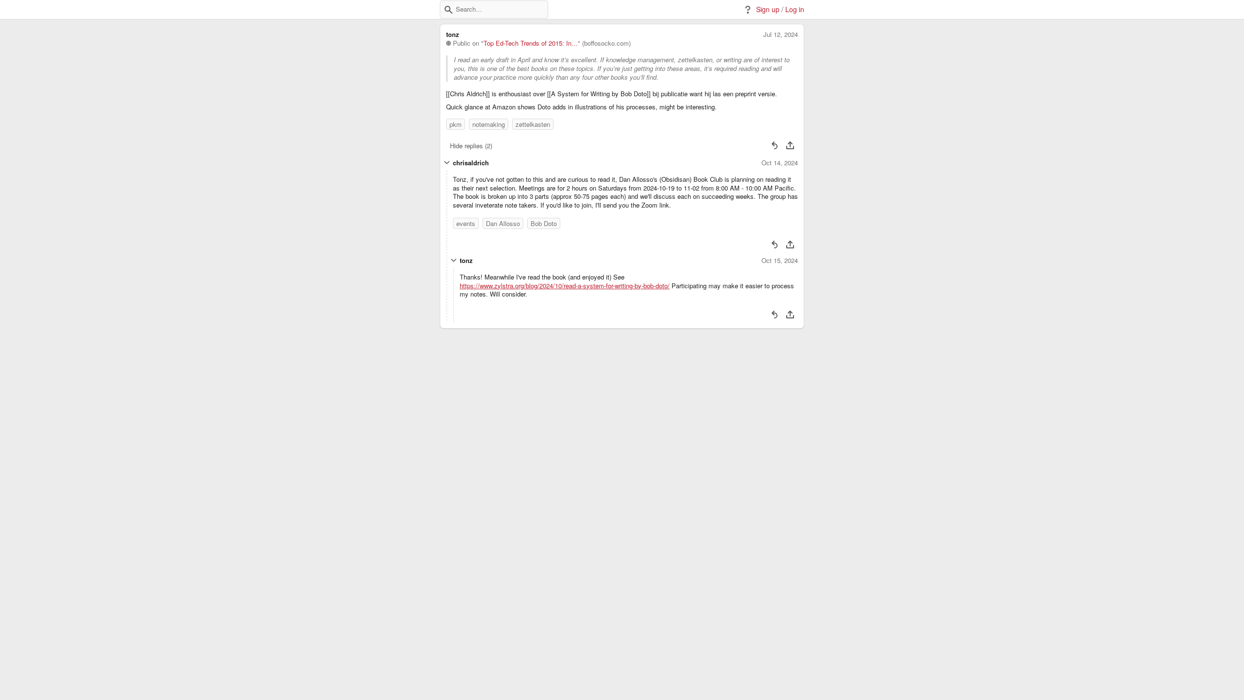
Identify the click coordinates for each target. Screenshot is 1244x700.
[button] (448, 9)
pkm (455, 124)
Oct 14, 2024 (779, 162)
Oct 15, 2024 (779, 260)
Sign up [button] (767, 9)
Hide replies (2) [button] (471, 145)
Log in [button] (794, 9)
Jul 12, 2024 (780, 34)
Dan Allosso (503, 223)
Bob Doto (544, 223)
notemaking (488, 124)
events (465, 223)
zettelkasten (533, 124)
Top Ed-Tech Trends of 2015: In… (531, 43)
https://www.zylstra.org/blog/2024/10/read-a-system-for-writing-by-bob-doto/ (565, 285)
